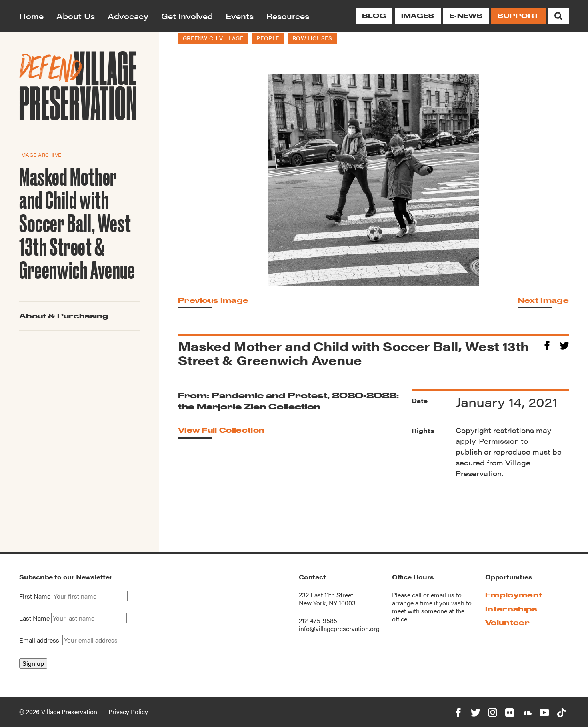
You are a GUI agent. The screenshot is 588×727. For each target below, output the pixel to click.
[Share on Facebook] (547, 344)
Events (240, 16)
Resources (287, 16)
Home (31, 16)
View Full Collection (221, 430)
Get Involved (187, 16)
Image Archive (40, 154)
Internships (511, 609)
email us (442, 594)
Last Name (34, 618)
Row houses (312, 38)
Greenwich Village (213, 38)
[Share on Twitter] (564, 344)
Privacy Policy (128, 711)
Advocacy (128, 16)
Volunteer (507, 622)
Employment (513, 595)
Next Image (543, 300)
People (267, 38)
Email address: (40, 640)
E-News (466, 15)
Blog (374, 15)
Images (417, 15)
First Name (34, 596)
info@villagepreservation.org (339, 628)
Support (518, 15)
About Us (75, 16)
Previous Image (213, 300)
